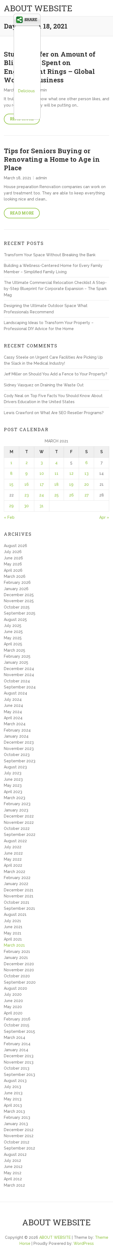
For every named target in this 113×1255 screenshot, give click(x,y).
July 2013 (12, 1086)
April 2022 (13, 865)
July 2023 (12, 773)
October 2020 (17, 976)
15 (11, 484)
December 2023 (19, 742)
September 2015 (19, 1031)
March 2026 (15, 576)
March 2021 (14, 945)
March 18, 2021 (17, 178)
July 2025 (12, 625)
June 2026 (13, 558)
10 (41, 473)
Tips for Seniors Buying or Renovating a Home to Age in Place (52, 159)
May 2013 (12, 1099)
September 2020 (20, 982)
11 (56, 473)
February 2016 (17, 1019)
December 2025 (19, 595)
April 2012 (13, 1179)
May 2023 (13, 785)
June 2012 (13, 1166)
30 (26, 506)
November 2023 (19, 748)
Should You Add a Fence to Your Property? (68, 374)
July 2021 (12, 921)
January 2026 (16, 589)
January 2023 (16, 810)
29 (11, 506)
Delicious (26, 91)
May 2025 (13, 638)
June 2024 (13, 705)
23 (26, 495)
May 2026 (13, 564)
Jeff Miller (13, 374)
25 (56, 495)
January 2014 (16, 1050)
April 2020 (13, 1013)
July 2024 (13, 699)
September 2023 (19, 761)
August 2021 (15, 914)
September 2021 (19, 908)
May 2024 (13, 712)
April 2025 (13, 644)
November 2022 (19, 822)
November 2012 (18, 1136)
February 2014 (17, 1044)
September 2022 (19, 834)
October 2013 (16, 1068)
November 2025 (19, 601)
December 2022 (19, 816)
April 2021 (13, 939)
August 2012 (15, 1154)
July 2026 (13, 552)
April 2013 (13, 1105)
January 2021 (16, 957)
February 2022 (17, 877)
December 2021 (18, 890)
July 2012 (12, 1160)
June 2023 (13, 779)
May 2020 (13, 1007)
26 (71, 495)
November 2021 (18, 896)
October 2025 (17, 607)
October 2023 (17, 754)
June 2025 (13, 631)
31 (41, 506)
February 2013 (17, 1117)
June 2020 (13, 1001)
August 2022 (15, 841)
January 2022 (16, 884)
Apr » (104, 517)
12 (71, 473)
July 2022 (12, 847)
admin (41, 90)
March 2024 (15, 724)
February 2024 (17, 730)
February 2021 (17, 951)
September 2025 (19, 613)
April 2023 (13, 792)
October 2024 (17, 681)
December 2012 (18, 1130)
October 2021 (16, 902)
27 (86, 495)
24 (41, 495)
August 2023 (15, 767)
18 (56, 484)
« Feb (9, 517)
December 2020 (19, 964)
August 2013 (15, 1080)
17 (42, 484)
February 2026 (17, 582)
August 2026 (15, 545)
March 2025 (14, 650)
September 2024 (20, 687)
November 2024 (19, 675)
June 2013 (13, 1093)
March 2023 (14, 798)
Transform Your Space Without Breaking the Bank (49, 255)
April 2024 (13, 718)
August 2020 (15, 988)
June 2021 (13, 927)
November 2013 (18, 1062)
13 (86, 473)
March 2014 (14, 1037)
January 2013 (16, 1124)
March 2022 (14, 871)
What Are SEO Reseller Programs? (72, 413)
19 (71, 484)
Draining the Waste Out (62, 385)
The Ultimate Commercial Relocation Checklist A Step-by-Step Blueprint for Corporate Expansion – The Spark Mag (55, 288)
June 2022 (13, 853)
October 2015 (16, 1025)
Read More (22, 213)
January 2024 (16, 736)
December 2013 (18, 1056)
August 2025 (15, 619)
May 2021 (12, 933)
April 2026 (13, 570)
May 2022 (13, 859)
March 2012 (14, 1185)
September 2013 (19, 1074)
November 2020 (19, 970)
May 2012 (12, 1173)
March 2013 (14, 1111)
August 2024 (15, 693)
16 (26, 484)
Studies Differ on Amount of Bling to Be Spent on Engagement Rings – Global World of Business (49, 67)
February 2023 (17, 804)
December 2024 (19, 668)
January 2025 (16, 662)
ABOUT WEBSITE (38, 8)
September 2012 (19, 1148)
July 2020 (13, 994)
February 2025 (17, 656)
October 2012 (16, 1142)
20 (86, 484)
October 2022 (17, 828)
